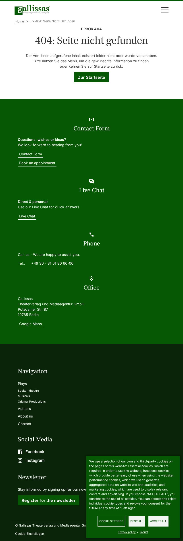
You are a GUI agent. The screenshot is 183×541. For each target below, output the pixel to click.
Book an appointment (37, 163)
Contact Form (30, 154)
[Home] (33, 10)
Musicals (24, 396)
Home (19, 21)
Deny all (136, 521)
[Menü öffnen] (164, 9)
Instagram (35, 460)
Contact (24, 423)
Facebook (34, 451)
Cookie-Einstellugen (29, 533)
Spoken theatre (28, 390)
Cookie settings (111, 521)
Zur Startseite (91, 77)
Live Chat (27, 216)
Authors (24, 408)
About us (25, 416)
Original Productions (32, 401)
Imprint (144, 532)
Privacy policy (127, 532)
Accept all (158, 521)
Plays (22, 383)
